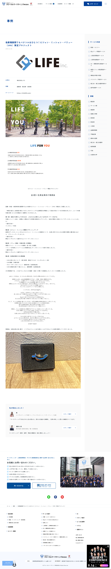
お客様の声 (94, 155)
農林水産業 (94, 138)
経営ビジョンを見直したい (49, 531)
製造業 (93, 101)
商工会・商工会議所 (97, 142)
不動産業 (93, 134)
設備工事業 (94, 114)
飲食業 (93, 122)
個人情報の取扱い (80, 540)
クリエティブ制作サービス (99, 79)
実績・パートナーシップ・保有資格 (17, 520)
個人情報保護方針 (80, 537)
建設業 (93, 110)
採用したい (45, 522)
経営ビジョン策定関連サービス (99, 70)
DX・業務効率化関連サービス (99, 64)
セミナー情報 (67, 4)
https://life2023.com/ (24, 93)
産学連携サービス (96, 88)
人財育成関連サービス (97, 60)
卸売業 (93, 118)
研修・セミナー (95, 47)
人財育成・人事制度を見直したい (51, 525)
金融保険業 (94, 130)
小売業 (93, 126)
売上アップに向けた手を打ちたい (51, 520)
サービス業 (94, 106)
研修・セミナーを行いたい (49, 517)
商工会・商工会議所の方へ (49, 540)
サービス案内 (49, 4)
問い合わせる (18, 486)
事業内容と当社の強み (14, 522)
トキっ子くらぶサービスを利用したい (52, 545)
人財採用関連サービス (97, 55)
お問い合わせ (94, 4)
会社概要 (11, 517)
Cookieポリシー (79, 543)
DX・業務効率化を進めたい (49, 528)
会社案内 (40, 4)
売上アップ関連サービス (98, 51)
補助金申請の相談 (96, 75)
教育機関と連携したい (48, 542)
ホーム (8, 506)
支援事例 (60, 4)
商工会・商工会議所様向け (99, 83)
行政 (92, 150)
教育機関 (93, 146)
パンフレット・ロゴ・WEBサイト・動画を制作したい (55, 537)
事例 (14, 506)
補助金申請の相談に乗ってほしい (51, 534)
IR (73, 4)
